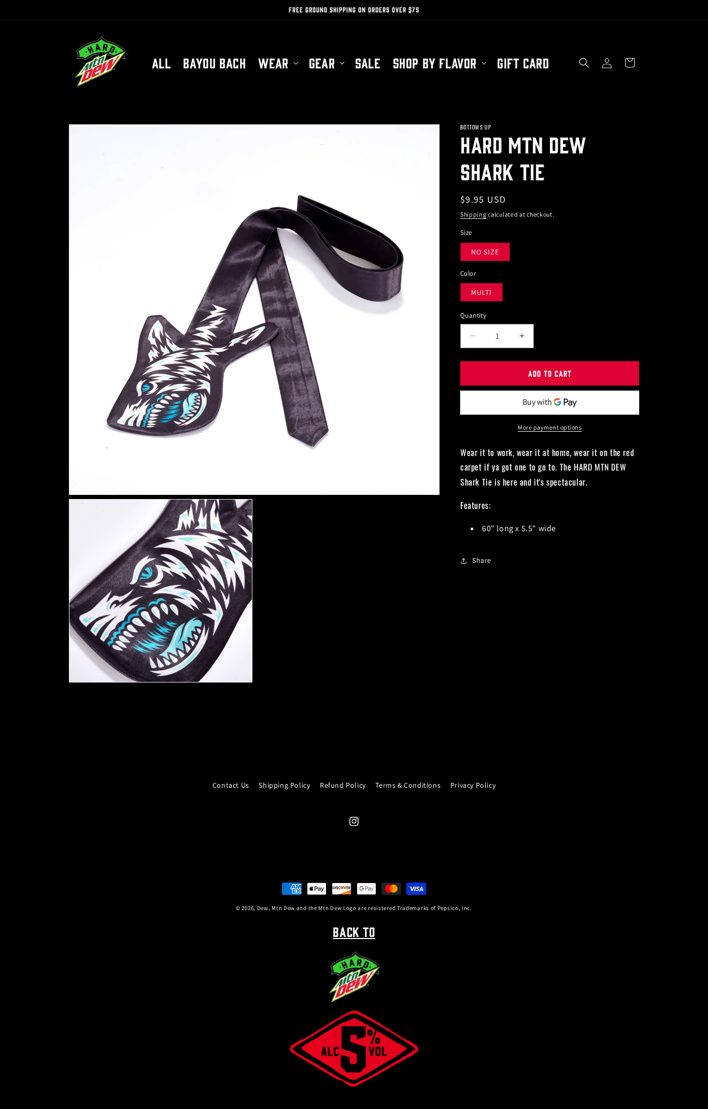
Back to (354, 931)
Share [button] (481, 560)
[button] (277, 63)
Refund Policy (343, 785)
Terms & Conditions (408, 785)
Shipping (473, 214)
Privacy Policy (472, 785)
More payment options (550, 427)
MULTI (481, 292)
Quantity (473, 315)
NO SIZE (485, 252)
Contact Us (231, 785)
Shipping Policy (284, 785)
